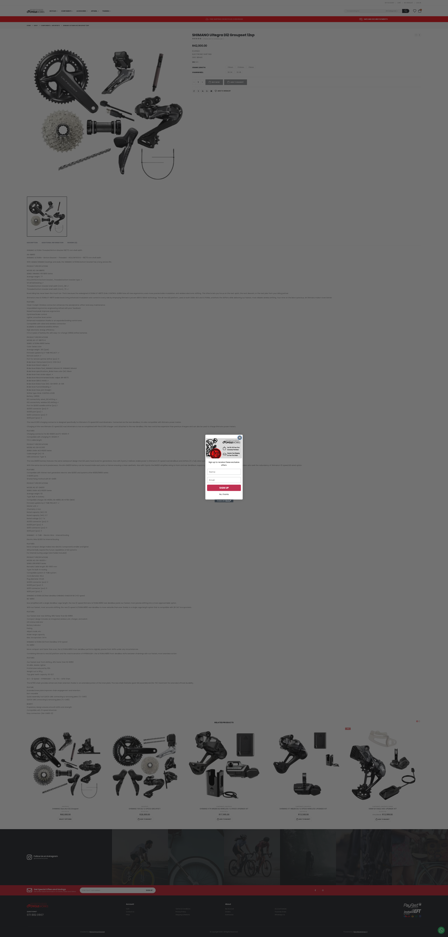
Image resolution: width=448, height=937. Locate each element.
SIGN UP (224, 487)
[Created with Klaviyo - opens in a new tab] (224, 500)
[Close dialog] (240, 438)
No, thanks (224, 494)
